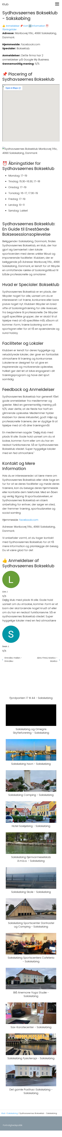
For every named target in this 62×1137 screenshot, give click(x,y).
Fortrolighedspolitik (12, 1125)
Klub (5, 4)
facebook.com (28, 520)
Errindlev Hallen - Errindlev (13, 659)
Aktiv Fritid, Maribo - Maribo (47, 659)
